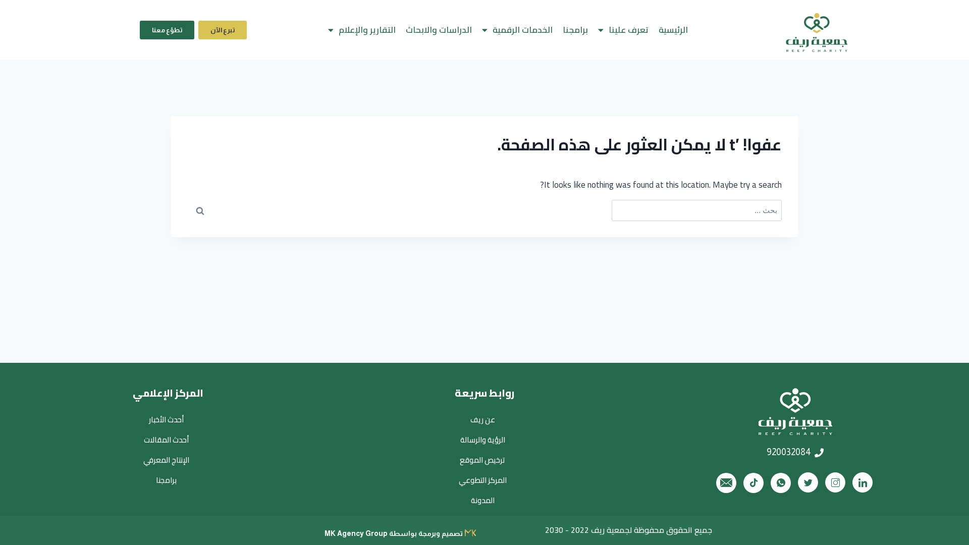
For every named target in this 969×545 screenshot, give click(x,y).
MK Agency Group (356, 533)
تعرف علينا (629, 30)
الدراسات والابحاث (439, 30)
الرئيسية (673, 30)
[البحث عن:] (697, 211)
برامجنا (575, 30)
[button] (222, 30)
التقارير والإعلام (367, 30)
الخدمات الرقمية (523, 30)
